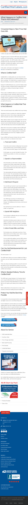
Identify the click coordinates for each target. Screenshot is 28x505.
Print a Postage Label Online (7, 339)
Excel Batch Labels (4, 445)
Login (11, 1)
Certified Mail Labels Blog (9, 21)
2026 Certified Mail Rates (7, 334)
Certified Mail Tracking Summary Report (8, 459)
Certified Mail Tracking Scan (6, 457)
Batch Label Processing (7, 342)
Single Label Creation (5, 451)
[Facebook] (2, 431)
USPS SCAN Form (4, 466)
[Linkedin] (6, 431)
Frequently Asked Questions (7, 351)
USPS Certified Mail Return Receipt (7, 464)
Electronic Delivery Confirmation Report (8, 461)
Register (16, 1)
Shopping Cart (23, 1)
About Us (2, 436)
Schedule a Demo (4, 438)
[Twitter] (4, 431)
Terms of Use (4, 403)
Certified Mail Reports (6, 348)
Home (2, 21)
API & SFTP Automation (5, 443)
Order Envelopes (4, 449)
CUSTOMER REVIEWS (5, 485)
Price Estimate (5, 345)
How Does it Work (5, 337)
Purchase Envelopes (6, 400)
